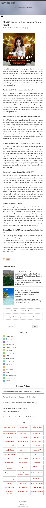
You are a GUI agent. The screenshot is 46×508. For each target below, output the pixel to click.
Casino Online (10, 336)
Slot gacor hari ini (37, 473)
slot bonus (9, 364)
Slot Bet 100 (10, 361)
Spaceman (37, 487)
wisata (8, 381)
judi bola (9, 437)
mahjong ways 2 (36, 441)
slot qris (9, 483)
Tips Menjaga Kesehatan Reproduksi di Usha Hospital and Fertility (22, 391)
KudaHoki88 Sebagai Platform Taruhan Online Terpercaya (20, 403)
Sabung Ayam (10, 358)
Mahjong (37, 437)
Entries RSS (23, 503)
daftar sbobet (37, 427)
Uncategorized (10, 378)
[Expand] (2, 16)
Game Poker (10, 344)
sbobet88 (37, 446)
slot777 (8, 372)
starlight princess (11, 375)
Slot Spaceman (9, 487)
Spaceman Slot (23, 491)
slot (23, 454)
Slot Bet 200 (9, 462)
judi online (23, 437)
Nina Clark (28, 272)
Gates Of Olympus (12, 347)
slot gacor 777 (9, 473)
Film (7, 342)
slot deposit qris (23, 467)
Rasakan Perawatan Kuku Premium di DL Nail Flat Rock (19, 417)
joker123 (23, 433)
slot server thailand (37, 483)
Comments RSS (23, 504)
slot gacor (9, 367)
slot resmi (23, 483)
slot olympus (23, 479)
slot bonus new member (9, 467)
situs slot (23, 450)
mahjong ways (10, 353)
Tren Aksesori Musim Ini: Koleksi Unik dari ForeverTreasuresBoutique (15, 410)
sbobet (23, 446)
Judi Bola (9, 350)
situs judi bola (9, 450)
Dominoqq (9, 339)
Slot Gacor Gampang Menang (23, 474)
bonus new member (23, 428)
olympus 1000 (9, 446)
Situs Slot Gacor (9, 454)
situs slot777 (37, 450)
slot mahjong (9, 479)
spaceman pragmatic (9, 492)
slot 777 (9, 458)
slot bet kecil (23, 462)
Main (7, 356)
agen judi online (9, 427)
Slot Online (9, 369)
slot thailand (23, 487)
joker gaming (37, 433)
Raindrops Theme (23, 506)
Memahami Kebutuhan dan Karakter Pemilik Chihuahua (19, 397)
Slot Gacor (37, 467)
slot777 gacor (23, 458)
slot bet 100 (37, 458)
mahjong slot (9, 441)
